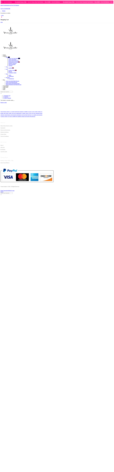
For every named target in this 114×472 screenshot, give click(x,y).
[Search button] (1, 93)
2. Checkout (5, 96)
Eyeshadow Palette (12, 72)
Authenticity (3, 127)
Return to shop (4, 102)
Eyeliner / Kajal (12, 70)
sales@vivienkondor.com (6, 5)
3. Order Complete (7, 98)
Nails (8, 57)
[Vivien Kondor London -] (10, 37)
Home (4, 54)
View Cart (3, 147)
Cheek (9, 75)
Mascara (10, 71)
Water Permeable (12, 64)
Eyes (7, 69)
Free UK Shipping (15, 5)
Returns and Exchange (5, 130)
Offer (4, 88)
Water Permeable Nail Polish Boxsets (13, 84)
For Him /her (11, 78)
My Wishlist (3, 149)
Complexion (11, 76)
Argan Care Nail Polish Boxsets (12, 81)
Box (4, 79)
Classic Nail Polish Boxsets (11, 82)
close (2, 22)
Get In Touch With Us (5, 162)
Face (7, 73)
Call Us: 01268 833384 (5, 8)
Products (5, 56)
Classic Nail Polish (12, 59)
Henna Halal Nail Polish (13, 60)
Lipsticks (11, 68)
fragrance (8, 77)
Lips (7, 66)
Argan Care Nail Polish (14, 58)
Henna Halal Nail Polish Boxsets (13, 83)
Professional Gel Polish (14, 62)
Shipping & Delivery (5, 132)
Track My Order (4, 151)
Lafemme (10, 65)
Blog (4, 89)
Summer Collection (12, 63)
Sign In (2, 145)
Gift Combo (5, 87)
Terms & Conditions (5, 136)
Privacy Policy (3, 134)
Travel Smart (6, 85)
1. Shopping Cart (6, 95)
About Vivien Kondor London (6, 125)
